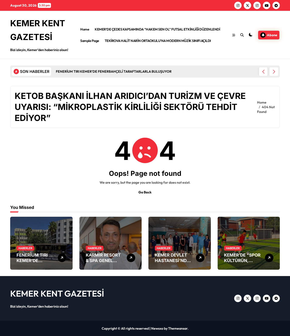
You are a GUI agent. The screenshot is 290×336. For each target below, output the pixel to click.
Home (84, 29)
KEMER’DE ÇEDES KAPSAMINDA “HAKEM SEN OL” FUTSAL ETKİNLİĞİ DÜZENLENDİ (157, 29)
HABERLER (25, 248)
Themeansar (177, 328)
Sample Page (89, 41)
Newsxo (157, 328)
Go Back (145, 192)
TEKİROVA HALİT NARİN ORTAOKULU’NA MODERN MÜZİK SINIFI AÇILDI (158, 41)
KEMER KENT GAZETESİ (57, 293)
